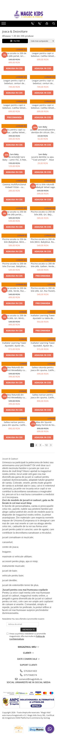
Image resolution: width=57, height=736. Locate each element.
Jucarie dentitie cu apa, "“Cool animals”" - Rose (42, 158)
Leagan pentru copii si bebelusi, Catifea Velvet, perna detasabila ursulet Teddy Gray (43, 106)
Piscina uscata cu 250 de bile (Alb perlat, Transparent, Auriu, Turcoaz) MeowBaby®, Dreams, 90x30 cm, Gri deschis (14, 213)
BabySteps (42, 50)
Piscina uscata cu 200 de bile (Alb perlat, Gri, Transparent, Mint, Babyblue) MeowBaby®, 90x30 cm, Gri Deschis (14, 54)
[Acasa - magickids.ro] (28, 14)
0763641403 (30, 670)
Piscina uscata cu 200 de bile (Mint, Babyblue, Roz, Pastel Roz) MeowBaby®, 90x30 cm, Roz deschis (42, 240)
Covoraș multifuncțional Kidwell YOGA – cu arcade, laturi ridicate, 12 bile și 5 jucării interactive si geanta (14, 186)
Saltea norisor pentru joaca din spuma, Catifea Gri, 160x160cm (14, 423)
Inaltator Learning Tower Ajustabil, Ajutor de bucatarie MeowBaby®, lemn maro (43, 344)
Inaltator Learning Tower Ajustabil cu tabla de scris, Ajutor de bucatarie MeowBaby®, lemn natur (42, 317)
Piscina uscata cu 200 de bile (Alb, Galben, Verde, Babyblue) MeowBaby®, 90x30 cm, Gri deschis (43, 265)
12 (46, 445)
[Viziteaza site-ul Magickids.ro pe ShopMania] (36, 729)
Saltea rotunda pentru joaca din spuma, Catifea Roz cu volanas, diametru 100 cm (42, 369)
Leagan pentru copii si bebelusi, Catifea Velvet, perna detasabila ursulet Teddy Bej (14, 106)
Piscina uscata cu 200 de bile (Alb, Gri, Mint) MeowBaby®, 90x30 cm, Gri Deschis (14, 317)
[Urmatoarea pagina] (51, 445)
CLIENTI (27, 652)
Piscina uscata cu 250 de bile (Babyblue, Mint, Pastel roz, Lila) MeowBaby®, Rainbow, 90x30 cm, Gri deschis (14, 240)
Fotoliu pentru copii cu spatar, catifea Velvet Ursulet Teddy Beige (14, 131)
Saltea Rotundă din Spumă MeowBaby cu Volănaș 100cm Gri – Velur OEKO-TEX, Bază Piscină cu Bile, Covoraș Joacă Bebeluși (14, 369)
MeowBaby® (14, 50)
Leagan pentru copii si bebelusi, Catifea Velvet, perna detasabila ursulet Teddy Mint (43, 54)
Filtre (16, 41)
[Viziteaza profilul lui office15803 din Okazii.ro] (19, 729)
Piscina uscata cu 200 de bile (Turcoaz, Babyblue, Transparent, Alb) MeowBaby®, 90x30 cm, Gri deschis (14, 265)
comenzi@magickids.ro (30, 679)
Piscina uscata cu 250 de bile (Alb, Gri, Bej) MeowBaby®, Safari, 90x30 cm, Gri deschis (43, 213)
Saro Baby (42, 126)
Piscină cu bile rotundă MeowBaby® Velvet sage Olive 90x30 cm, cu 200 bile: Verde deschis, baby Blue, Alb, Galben (43, 186)
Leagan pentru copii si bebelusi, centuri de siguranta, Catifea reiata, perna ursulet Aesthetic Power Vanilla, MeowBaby (42, 82)
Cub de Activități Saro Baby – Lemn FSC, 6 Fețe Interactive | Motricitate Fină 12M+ (14, 158)
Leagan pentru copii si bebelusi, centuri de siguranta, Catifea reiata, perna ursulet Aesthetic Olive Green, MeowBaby (14, 82)
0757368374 (30, 675)
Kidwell (14, 181)
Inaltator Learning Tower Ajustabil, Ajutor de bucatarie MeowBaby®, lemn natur (14, 344)
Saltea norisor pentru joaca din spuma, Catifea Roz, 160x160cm (43, 396)
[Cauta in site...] (53, 23)
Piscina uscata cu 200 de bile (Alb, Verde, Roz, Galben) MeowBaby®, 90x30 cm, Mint (14, 289)
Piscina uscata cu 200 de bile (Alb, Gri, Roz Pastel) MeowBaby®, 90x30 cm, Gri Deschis (43, 289)
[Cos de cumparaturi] (47, 23)
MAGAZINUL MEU (27, 646)
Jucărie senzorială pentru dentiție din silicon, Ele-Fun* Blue (42, 131)
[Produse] (4, 24)
